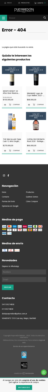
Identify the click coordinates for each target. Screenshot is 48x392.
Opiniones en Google (10, 206)
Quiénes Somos (32, 197)
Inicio (4, 192)
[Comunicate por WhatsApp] (44, 372)
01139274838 (7, 309)
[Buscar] (44, 17)
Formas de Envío (8, 201)
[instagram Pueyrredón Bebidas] (4, 175)
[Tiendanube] (24, 374)
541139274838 (8, 304)
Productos (30, 192)
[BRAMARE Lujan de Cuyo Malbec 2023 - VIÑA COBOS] (29, 105)
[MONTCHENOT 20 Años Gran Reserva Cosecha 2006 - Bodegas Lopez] (5, 105)
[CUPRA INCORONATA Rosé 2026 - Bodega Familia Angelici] (29, 151)
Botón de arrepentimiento (24, 346)
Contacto (5, 197)
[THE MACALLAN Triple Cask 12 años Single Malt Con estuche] (5, 151)
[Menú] (3, 18)
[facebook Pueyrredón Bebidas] (8, 175)
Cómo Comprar (32, 201)
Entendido (24, 387)
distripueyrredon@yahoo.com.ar (14, 314)
